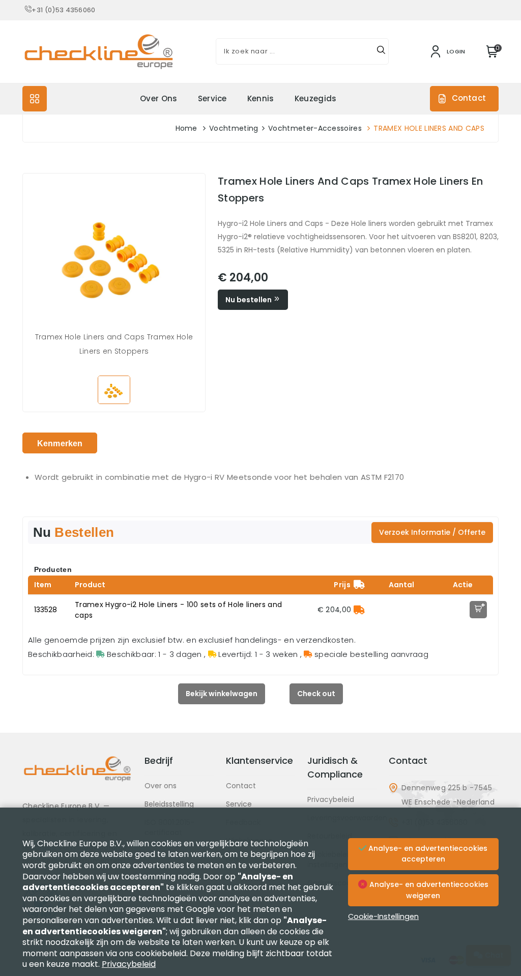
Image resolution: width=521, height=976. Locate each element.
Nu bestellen (249, 300)
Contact (469, 98)
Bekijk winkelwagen (221, 693)
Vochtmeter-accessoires (315, 128)
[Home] (77, 776)
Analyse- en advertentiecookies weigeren (427, 890)
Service (212, 98)
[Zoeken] (381, 51)
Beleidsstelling (169, 804)
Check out (316, 693)
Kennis (260, 98)
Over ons (159, 98)
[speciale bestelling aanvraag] (359, 610)
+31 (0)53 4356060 (63, 10)
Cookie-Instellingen (383, 916)
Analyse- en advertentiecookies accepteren (426, 854)
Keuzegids (316, 98)
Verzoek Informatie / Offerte (432, 532)
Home (186, 128)
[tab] (59, 443)
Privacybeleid (330, 799)
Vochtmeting (233, 128)
